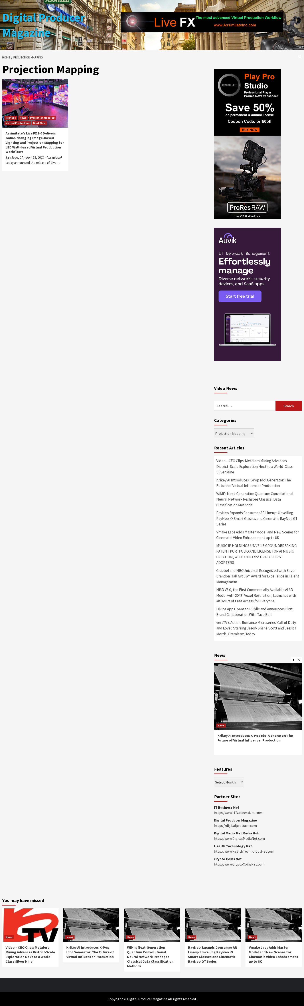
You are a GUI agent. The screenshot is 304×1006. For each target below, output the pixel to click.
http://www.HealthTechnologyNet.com (244, 851)
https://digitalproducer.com (235, 825)
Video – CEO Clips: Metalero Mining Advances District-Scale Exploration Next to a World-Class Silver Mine (254, 466)
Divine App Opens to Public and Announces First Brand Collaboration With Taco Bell (254, 612)
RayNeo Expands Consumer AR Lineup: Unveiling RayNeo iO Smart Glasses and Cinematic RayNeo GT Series (257, 518)
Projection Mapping (42, 117)
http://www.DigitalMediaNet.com (239, 838)
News (23, 117)
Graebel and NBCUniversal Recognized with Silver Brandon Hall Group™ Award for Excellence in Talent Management (257, 576)
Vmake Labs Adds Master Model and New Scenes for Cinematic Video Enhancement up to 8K (257, 535)
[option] (258, 711)
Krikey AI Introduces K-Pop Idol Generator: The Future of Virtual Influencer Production (253, 483)
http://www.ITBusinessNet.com (238, 812)
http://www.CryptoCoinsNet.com (239, 864)
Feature (11, 117)
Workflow (39, 123)
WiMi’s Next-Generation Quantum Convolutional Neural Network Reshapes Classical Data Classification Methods (254, 499)
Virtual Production (17, 123)
